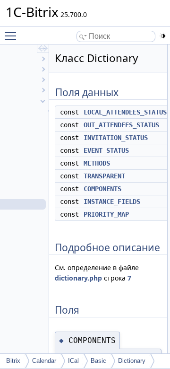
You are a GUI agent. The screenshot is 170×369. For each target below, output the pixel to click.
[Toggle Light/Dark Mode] (163, 36)
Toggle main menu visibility (12, 35)
